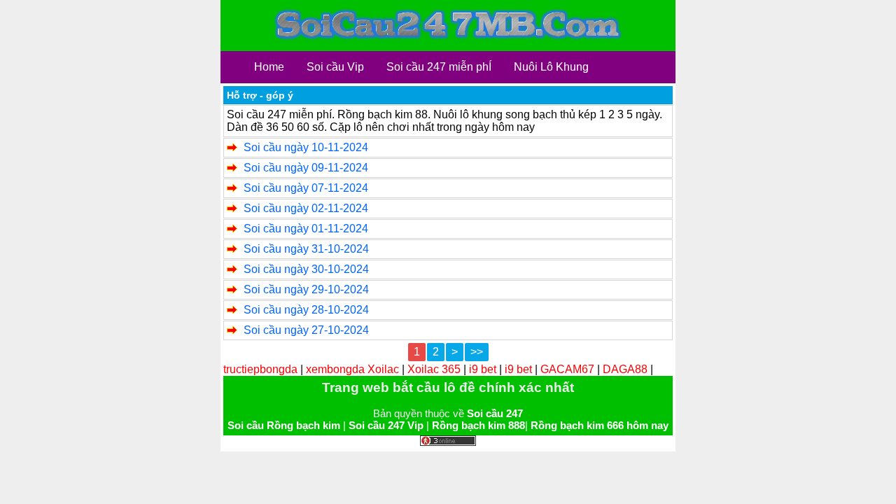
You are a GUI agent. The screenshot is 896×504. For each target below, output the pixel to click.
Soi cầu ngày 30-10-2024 (306, 269)
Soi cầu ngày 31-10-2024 (306, 249)
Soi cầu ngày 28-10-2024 (306, 310)
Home (269, 67)
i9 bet (482, 369)
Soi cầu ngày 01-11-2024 (306, 228)
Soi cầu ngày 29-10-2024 (306, 289)
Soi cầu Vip (335, 67)
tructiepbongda (260, 369)
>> (476, 352)
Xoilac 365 (434, 369)
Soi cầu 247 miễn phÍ (438, 67)
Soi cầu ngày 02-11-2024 (306, 208)
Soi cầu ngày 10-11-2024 (306, 147)
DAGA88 (625, 369)
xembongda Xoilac (352, 369)
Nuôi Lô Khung (551, 67)
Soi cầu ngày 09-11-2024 (306, 168)
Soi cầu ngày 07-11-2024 (306, 188)
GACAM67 (567, 369)
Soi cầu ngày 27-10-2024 (306, 330)
